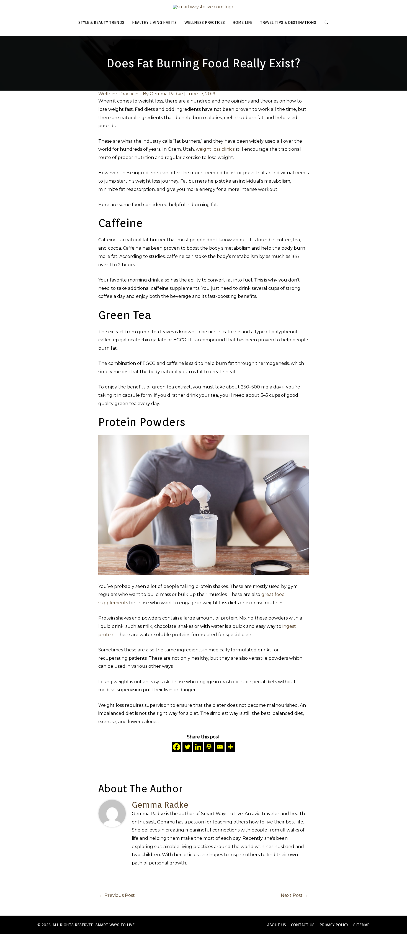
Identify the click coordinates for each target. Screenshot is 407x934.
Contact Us (303, 925)
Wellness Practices (118, 93)
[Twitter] (187, 747)
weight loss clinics (215, 149)
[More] (230, 747)
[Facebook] (176, 747)
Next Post (294, 895)
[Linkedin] (198, 747)
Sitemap (361, 925)
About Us (276, 925)
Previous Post (117, 895)
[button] (326, 22)
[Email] (220, 747)
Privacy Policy (334, 925)
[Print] (209, 747)
